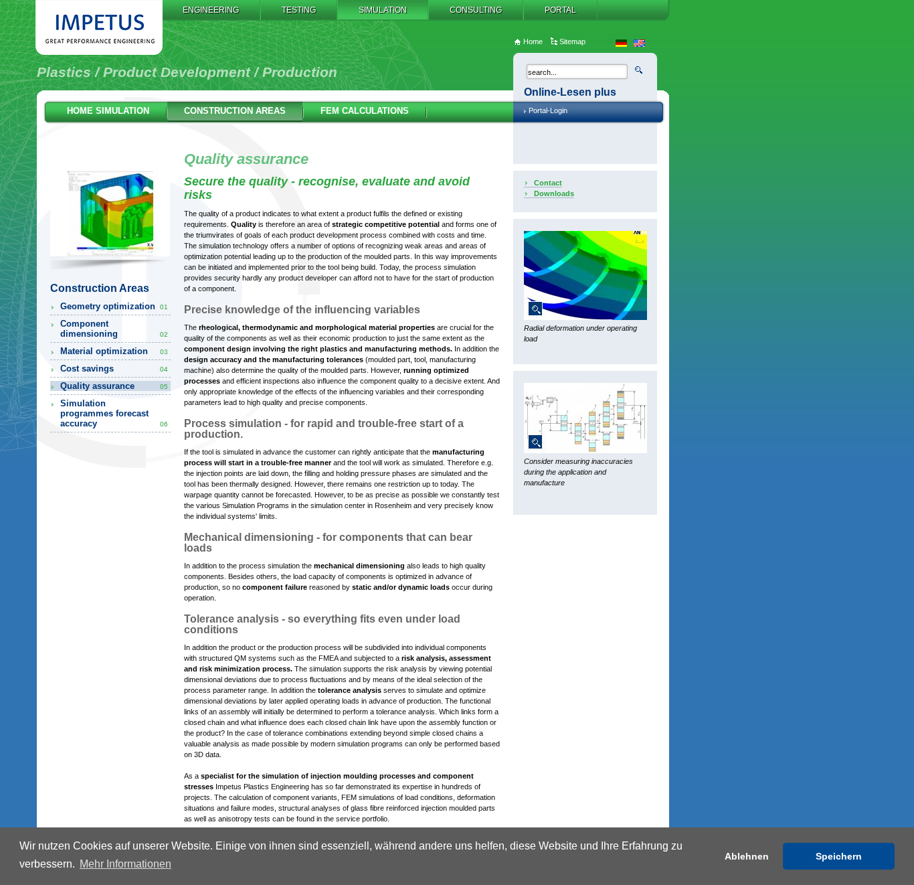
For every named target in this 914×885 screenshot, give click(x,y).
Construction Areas (235, 111)
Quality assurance (114, 386)
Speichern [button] (839, 856)
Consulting (476, 10)
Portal (560, 10)
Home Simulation (108, 111)
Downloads (554, 193)
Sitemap (572, 41)
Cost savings (114, 369)
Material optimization (114, 351)
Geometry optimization (114, 306)
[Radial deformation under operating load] (585, 317)
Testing (299, 10)
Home (533, 41)
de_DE (621, 43)
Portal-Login (548, 110)
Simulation (383, 10)
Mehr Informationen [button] (125, 864)
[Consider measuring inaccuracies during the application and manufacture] (585, 451)
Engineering (211, 10)
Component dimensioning (114, 329)
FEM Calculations (365, 111)
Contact (548, 183)
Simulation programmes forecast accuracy (114, 413)
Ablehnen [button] (747, 856)
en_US (639, 43)
